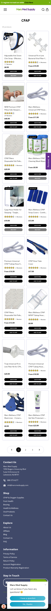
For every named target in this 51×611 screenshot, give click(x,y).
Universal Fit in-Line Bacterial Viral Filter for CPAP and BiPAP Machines (37, 56)
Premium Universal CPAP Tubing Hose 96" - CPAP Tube (13, 262)
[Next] (49, 3)
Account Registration (12, 564)
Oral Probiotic (9, 511)
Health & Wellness (10, 508)
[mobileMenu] (5, 9)
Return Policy (8, 560)
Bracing (6, 504)
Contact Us (7, 515)
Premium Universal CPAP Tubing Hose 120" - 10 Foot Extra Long (36, 365)
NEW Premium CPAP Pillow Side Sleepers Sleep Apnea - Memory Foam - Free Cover (13, 108)
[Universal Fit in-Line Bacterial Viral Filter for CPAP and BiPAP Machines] (37, 42)
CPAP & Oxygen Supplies (13, 497)
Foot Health (8, 501)
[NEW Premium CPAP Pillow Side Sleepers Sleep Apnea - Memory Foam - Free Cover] (13, 93)
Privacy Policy (9, 553)
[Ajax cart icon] (47, 9)
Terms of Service (10, 557)
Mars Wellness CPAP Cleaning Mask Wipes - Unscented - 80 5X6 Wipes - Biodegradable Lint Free (37, 159)
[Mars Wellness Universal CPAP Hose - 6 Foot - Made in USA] (37, 93)
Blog (5, 534)
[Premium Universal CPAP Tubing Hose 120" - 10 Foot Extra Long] (37, 350)
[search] (43, 9)
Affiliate (6, 531)
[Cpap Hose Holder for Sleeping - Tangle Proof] (13, 196)
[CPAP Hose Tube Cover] (37, 247)
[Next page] (39, 449)
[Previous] (2, 3)
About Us (7, 527)
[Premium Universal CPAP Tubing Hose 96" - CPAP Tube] (13, 247)
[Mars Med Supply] (25, 9)
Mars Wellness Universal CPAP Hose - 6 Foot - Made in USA (37, 108)
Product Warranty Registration (16, 567)
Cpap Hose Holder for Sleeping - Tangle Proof (13, 210)
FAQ (5, 541)
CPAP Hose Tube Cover (35, 262)
